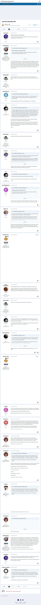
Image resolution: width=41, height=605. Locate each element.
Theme (16, 602)
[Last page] (21, 29)
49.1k (6, 83)
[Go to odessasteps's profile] (6, 78)
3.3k (6, 492)
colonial (6, 406)
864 (6, 341)
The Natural (5, 436)
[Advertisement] (12, 13)
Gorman (6, 150)
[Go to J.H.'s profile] (6, 108)
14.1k (6, 427)
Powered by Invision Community (20, 603)
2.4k (6, 217)
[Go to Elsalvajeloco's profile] (6, 49)
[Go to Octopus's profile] (6, 487)
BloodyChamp (6, 91)
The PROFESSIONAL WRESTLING (14, 25)
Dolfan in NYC (8, 24)
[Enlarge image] (18, 50)
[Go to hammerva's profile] (6, 422)
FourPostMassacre (6, 186)
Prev (4, 29)
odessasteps (6, 74)
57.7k (6, 444)
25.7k (6, 244)
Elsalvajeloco (6, 45)
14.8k (6, 294)
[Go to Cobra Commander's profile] (6, 289)
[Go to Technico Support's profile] (6, 571)
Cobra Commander (6, 285)
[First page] (2, 29)
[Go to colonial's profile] (6, 410)
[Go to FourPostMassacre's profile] (6, 190)
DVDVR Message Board (7, 1)
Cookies (24, 602)
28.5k (6, 55)
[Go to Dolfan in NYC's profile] (3, 25)
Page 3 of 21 (25, 29)
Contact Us (20, 602)
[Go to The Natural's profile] (6, 439)
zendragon (5, 33)
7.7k (6, 41)
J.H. (6, 105)
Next (19, 29)
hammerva (5, 419)
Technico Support (6, 567)
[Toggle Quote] (12, 48)
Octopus (6, 484)
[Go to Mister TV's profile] (6, 212)
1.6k (6, 159)
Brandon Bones (5, 332)
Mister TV (6, 208)
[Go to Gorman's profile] (6, 154)
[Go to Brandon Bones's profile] (6, 336)
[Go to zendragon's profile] (6, 36)
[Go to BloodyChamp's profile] (6, 95)
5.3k (6, 113)
